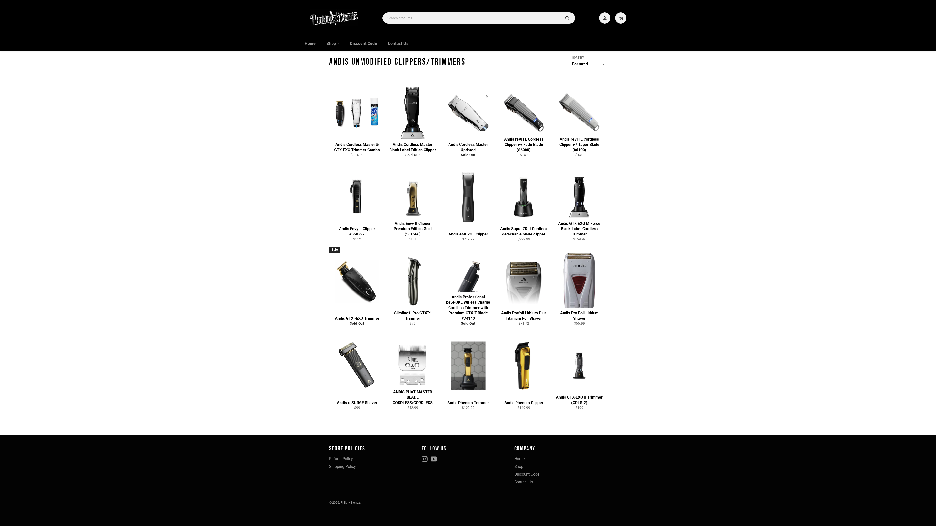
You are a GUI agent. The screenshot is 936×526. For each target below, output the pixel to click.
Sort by (578, 57)
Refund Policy (341, 458)
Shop (331, 43)
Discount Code (363, 43)
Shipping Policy (342, 466)
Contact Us (398, 43)
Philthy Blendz (350, 502)
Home (310, 43)
